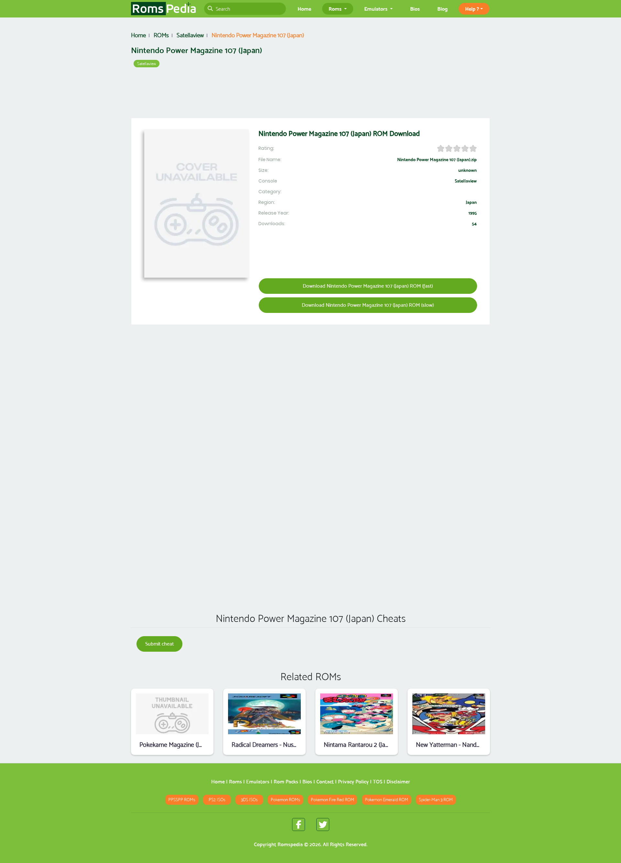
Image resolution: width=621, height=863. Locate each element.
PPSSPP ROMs (181, 799)
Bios (415, 9)
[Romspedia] (163, 8)
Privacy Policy (353, 782)
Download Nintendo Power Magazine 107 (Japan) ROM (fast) (368, 286)
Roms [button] (336, 9)
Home (304, 9)
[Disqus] (310, 514)
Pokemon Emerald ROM (386, 799)
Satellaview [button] (146, 63)
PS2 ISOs (217, 799)
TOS (377, 782)
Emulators (257, 782)
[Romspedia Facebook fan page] (298, 824)
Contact (325, 782)
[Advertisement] (310, 94)
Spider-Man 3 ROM (436, 799)
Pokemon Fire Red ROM (332, 799)
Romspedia (290, 844)
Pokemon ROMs (285, 799)
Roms (235, 782)
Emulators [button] (376, 9)
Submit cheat (159, 644)
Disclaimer (398, 782)
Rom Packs (286, 782)
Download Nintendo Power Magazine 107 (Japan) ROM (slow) (368, 305)
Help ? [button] (472, 9)
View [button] (172, 714)
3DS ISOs (249, 799)
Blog (442, 9)
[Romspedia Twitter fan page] (322, 824)
